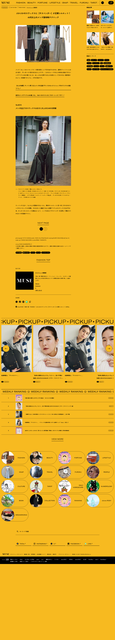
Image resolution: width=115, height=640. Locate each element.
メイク (89, 69)
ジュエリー (96, 63)
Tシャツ (96, 66)
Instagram (37, 286)
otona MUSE (78, 559)
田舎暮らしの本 (13, 561)
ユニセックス (45, 252)
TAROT (93, 3)
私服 (88, 60)
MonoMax (91, 559)
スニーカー (96, 69)
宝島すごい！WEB (24, 561)
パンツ (33, 252)
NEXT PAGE (43, 223)
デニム (107, 60)
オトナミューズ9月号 (107, 69)
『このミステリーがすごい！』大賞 (38, 561)
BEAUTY (31, 3)
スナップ (93, 60)
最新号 (54, 554)
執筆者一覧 (27, 554)
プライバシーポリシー (64, 554)
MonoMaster (103, 559)
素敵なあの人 (49, 559)
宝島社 (73, 554)
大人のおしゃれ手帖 (29, 559)
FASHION (20, 3)
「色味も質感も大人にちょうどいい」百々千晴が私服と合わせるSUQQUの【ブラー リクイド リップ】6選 (47, 378)
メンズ (38, 252)
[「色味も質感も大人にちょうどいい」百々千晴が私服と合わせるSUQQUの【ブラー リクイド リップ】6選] (48, 348)
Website (37, 284)
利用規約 (33, 554)
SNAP (65, 3)
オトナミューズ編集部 (32, 7)
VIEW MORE (57, 439)
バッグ (89, 63)
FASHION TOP (43, 260)
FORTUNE (43, 3)
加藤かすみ (109, 66)
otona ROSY (63, 559)
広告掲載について (41, 554)
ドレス (102, 66)
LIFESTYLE (55, 3)
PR (101, 63)
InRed (21, 559)
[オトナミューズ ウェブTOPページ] (5, 554)
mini (42, 559)
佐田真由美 (107, 63)
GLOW (84, 559)
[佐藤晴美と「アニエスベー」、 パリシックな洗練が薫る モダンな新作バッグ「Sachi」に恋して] (16, 348)
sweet (37, 559)
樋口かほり (26, 252)
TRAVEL (74, 3)
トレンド (100, 60)
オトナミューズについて (16, 554)
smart (96, 559)
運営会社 (49, 554)
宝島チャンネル (13, 559)
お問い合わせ (38, 290)
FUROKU (84, 3)
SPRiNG (70, 559)
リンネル (56, 559)
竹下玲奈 (18, 252)
